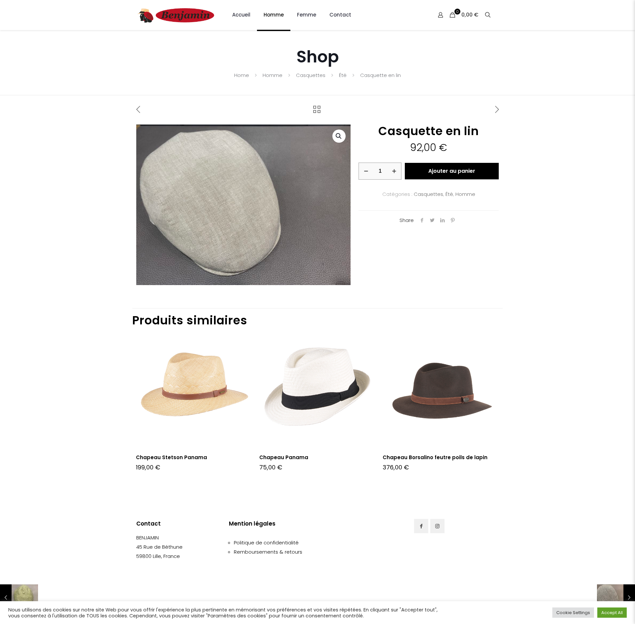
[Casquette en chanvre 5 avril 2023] (19, 597)
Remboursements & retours (268, 551)
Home (241, 75)
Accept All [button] (612, 612)
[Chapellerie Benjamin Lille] (176, 15)
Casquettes (310, 75)
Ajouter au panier (451, 171)
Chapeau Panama (283, 457)
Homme (272, 75)
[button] (339, 136)
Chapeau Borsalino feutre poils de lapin (435, 457)
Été (343, 75)
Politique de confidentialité (266, 542)
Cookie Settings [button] (573, 612)
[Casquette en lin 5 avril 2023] (616, 597)
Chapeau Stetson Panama (171, 457)
